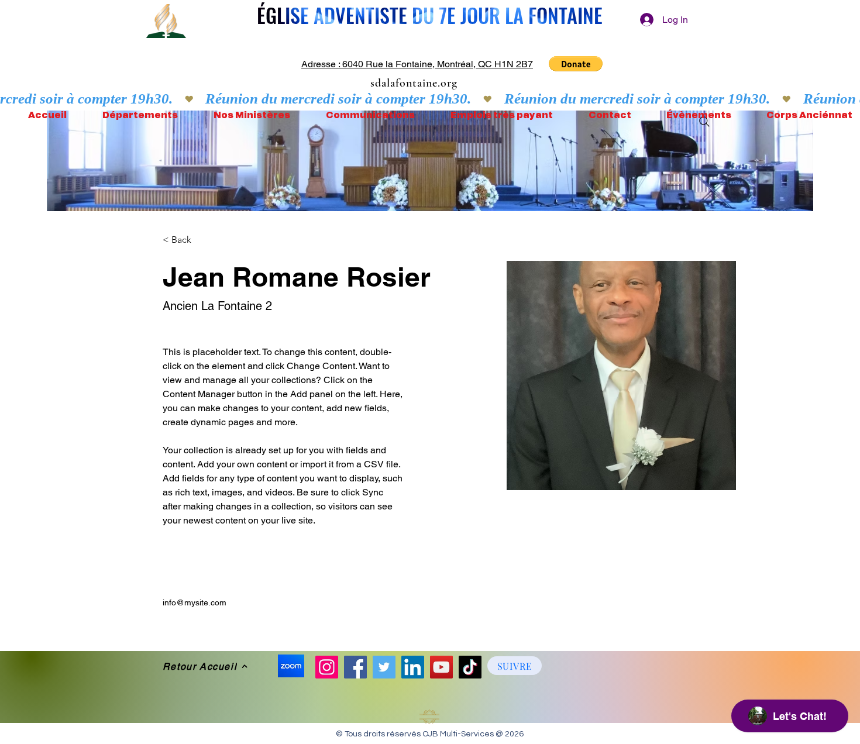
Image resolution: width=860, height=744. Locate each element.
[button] (576, 63)
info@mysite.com (194, 602)
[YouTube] (441, 667)
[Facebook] (355, 667)
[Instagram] (326, 667)
